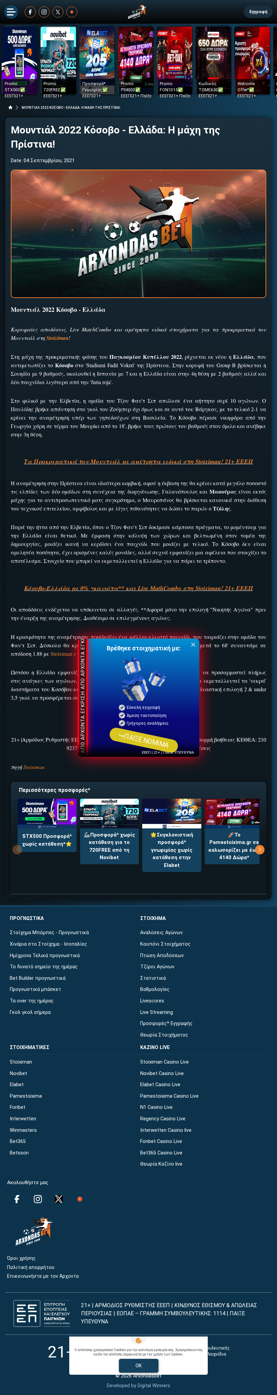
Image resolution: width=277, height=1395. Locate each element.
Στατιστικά (153, 978)
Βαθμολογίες (155, 989)
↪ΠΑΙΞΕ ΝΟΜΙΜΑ (143, 740)
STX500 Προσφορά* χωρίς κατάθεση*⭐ (47, 840)
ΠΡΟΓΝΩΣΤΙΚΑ (27, 918)
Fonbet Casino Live (161, 1141)
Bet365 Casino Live (161, 1153)
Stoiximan (34, 766)
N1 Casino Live (156, 1107)
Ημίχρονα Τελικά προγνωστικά (45, 955)
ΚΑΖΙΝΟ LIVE (155, 1047)
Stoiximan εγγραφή (73, 653)
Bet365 (18, 1141)
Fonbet (17, 1107)
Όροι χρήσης (21, 1258)
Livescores (152, 1001)
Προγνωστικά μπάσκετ (35, 989)
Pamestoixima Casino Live (169, 1096)
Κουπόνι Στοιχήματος (165, 944)
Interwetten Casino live (166, 1130)
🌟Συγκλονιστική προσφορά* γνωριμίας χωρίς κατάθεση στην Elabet (171, 850)
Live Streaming (156, 1012)
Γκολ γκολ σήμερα (30, 1012)
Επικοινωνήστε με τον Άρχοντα (43, 1276)
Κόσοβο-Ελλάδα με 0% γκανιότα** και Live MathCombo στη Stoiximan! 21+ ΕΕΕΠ (138, 588)
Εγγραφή (258, 11)
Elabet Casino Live (160, 1085)
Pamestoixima (26, 1096)
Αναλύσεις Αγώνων (161, 933)
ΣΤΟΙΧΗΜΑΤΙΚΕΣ (29, 1047)
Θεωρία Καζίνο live (161, 1164)
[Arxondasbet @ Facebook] (30, 12)
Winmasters (23, 1130)
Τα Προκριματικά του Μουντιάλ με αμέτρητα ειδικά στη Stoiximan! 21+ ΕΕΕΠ (138, 461)
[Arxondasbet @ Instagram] (44, 12)
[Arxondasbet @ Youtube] (71, 12)
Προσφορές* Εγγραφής (166, 1023)
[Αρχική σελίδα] (10, 107)
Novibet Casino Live (162, 1073)
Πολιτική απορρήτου (30, 1267)
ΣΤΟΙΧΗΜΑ (153, 918)
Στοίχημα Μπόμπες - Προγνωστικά (49, 933)
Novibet (18, 1073)
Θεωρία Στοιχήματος (164, 1035)
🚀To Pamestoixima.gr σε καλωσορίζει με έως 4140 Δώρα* (234, 846)
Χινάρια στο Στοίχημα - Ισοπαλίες (48, 944)
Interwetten (23, 1119)
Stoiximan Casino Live (164, 1062)
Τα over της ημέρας (32, 1001)
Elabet (17, 1085)
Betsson (19, 1153)
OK (138, 1366)
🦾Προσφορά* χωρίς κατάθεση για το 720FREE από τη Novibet (109, 846)
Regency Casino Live (162, 1119)
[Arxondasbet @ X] (58, 12)
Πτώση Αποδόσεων (162, 955)
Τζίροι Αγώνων (157, 967)
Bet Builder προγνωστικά (38, 978)
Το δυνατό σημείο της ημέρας (44, 967)
